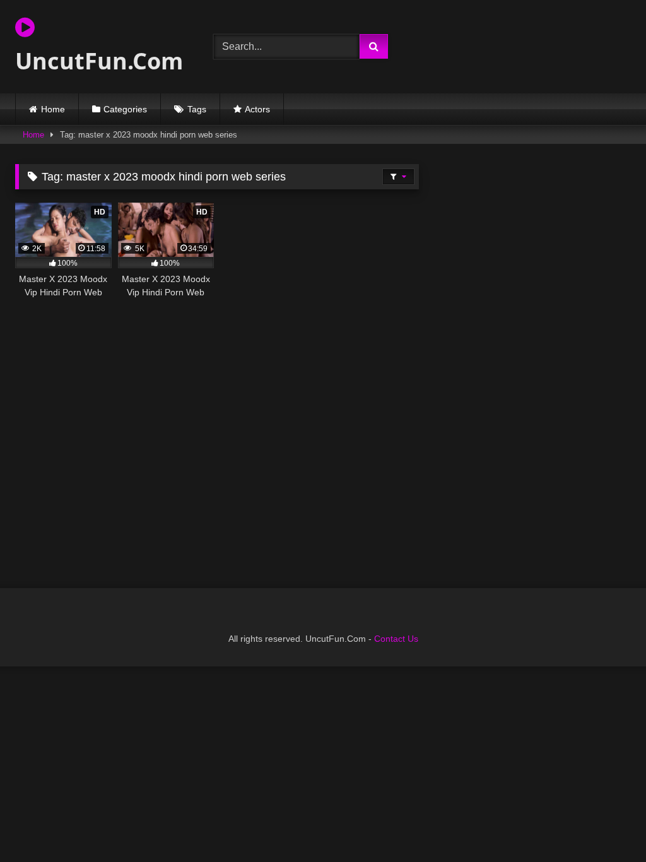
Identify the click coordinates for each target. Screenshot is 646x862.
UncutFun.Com (99, 60)
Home (53, 109)
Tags (196, 109)
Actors (257, 109)
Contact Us (396, 639)
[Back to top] (607, 824)
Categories (125, 109)
